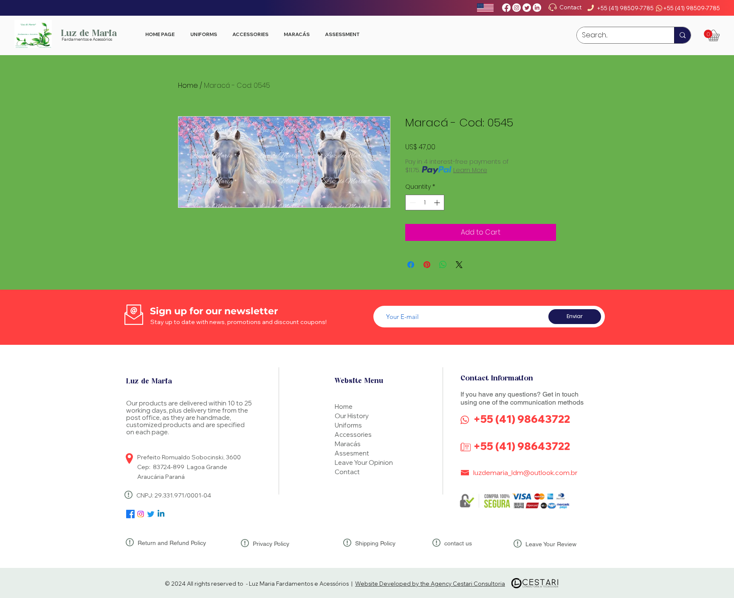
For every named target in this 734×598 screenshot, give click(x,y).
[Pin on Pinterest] (427, 265)
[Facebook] (506, 7)
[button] (708, 34)
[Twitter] (526, 7)
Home (188, 85)
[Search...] (682, 35)
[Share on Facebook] (411, 265)
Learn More (470, 170)
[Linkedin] (161, 514)
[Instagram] (516, 7)
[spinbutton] (424, 202)
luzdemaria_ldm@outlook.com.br (525, 472)
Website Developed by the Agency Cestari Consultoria (430, 583)
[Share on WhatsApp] (443, 265)
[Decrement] (412, 202)
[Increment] (437, 202)
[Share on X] (459, 265)
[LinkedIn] (537, 7)
